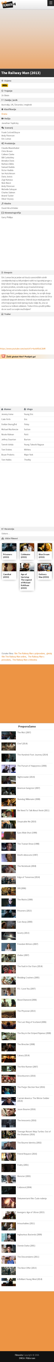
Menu (50, 3)
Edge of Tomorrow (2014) (28, 877)
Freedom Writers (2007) (27, 944)
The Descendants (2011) (28, 1256)
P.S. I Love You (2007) (26, 988)
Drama (4, 114)
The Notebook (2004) (26, 866)
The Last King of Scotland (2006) (31, 1022)
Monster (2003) (24, 1176)
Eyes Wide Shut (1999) (27, 832)
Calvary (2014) (23, 1055)
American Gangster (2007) (28, 788)
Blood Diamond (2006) (27, 999)
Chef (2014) (22, 743)
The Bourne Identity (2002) (29, 1142)
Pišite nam (30, 1358)
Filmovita (19, 1355)
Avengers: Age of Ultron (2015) (30, 1212)
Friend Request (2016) (27, 1153)
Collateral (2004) (24, 1187)
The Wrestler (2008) (26, 1044)
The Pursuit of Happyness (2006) (32, 765)
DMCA (21, 1358)
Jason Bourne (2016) (26, 1109)
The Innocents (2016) (26, 1120)
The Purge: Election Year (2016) (31, 1087)
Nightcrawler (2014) (26, 777)
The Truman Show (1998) (28, 843)
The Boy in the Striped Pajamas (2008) (34, 1033)
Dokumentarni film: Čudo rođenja (32, 1198)
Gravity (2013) (23, 933)
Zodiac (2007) (23, 955)
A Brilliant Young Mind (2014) (29, 1279)
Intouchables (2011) (26, 1223)
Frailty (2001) (23, 1165)
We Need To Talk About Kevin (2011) (33, 810)
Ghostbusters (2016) (26, 1075)
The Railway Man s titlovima (24, 659)
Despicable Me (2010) (26, 821)
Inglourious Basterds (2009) (29, 1234)
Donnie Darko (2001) (26, 1245)
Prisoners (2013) (24, 910)
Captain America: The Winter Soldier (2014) (33, 1099)
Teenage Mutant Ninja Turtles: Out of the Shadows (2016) (34, 1133)
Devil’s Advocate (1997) (27, 855)
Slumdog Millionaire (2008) (28, 799)
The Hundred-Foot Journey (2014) (32, 754)
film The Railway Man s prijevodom (29, 653)
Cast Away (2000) (24, 921)
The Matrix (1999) (25, 899)
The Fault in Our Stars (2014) (29, 966)
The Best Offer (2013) (27, 1268)
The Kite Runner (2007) (27, 1066)
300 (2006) (21, 888)
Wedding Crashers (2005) (28, 977)
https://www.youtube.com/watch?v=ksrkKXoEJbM (22, 348)
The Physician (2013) (26, 1011)
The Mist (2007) (24, 732)
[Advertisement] (27, 39)
